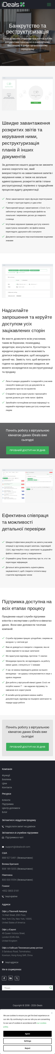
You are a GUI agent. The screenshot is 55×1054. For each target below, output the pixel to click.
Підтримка (7, 804)
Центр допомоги (11, 808)
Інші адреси (11, 962)
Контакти (7, 787)
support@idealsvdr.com (17, 847)
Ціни (4, 783)
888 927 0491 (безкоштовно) (17, 858)
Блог (4, 812)
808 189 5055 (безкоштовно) (17, 869)
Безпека (6, 779)
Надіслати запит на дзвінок (20, 826)
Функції (6, 775)
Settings (27, 1041)
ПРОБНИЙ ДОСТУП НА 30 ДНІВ (27, 450)
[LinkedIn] (10, 978)
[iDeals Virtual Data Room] (13, 4)
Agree (27, 1034)
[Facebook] (4, 978)
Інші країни (11, 896)
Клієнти (6, 800)
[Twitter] (17, 978)
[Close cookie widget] (52, 1013)
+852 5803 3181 (10, 891)
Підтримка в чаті (14, 837)
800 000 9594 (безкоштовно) (17, 880)
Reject (27, 1048)
